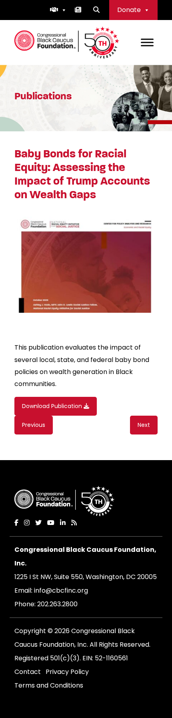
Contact (27, 671)
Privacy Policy (67, 671)
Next (144, 425)
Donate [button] (129, 9)
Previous (33, 425)
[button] (58, 10)
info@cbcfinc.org (61, 590)
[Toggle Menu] (147, 42)
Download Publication (53, 406)
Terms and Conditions (48, 685)
